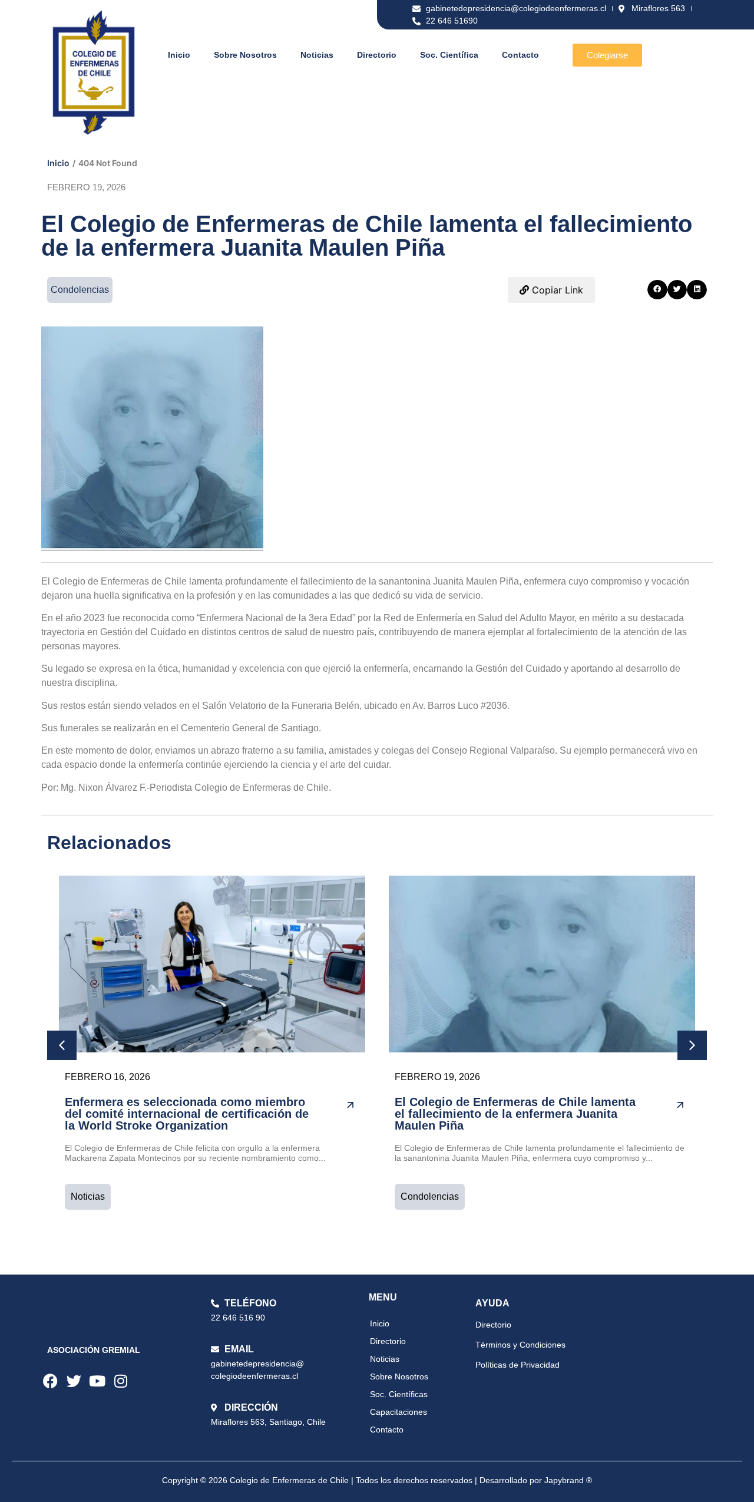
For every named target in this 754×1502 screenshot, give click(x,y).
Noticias (316, 55)
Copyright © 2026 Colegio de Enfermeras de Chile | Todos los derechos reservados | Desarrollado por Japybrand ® (377, 1480)
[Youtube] (97, 1381)
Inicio (179, 55)
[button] (657, 290)
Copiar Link (556, 290)
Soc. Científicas (399, 1394)
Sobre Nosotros (245, 55)
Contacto (520, 55)
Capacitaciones (398, 1412)
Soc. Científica (449, 55)
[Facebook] (50, 1381)
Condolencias (430, 1196)
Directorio (376, 55)
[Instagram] (121, 1381)
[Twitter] (73, 1381)
